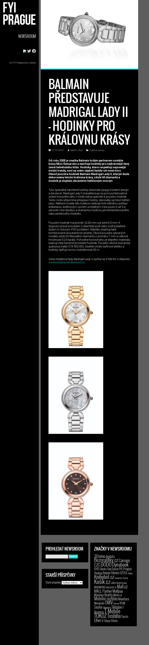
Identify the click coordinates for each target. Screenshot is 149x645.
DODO (106, 564)
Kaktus (130, 573)
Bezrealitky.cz (106, 560)
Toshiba (114, 616)
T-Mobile (112, 611)
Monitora (123, 598)
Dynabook (120, 564)
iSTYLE (123, 572)
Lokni (113, 583)
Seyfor (98, 607)
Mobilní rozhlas (106, 598)
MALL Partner (103, 591)
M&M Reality (121, 583)
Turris (124, 616)
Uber (97, 620)
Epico (115, 568)
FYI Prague (125, 568)
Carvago (124, 560)
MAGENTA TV (111, 587)
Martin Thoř (76, 150)
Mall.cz (122, 586)
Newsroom (27, 36)
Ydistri (114, 620)
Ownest (116, 603)
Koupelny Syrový (121, 578)
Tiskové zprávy (96, 150)
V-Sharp (106, 620)
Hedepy (98, 572)
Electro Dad (105, 569)
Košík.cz (102, 581)
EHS (96, 568)
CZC (97, 565)
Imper (107, 572)
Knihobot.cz (104, 576)
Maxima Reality (103, 594)
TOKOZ (100, 615)
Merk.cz (117, 594)
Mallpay (118, 591)
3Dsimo (99, 556)
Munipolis (99, 603)
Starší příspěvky (53, 582)
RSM (122, 603)
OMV (109, 602)
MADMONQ (100, 587)
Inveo (115, 572)
